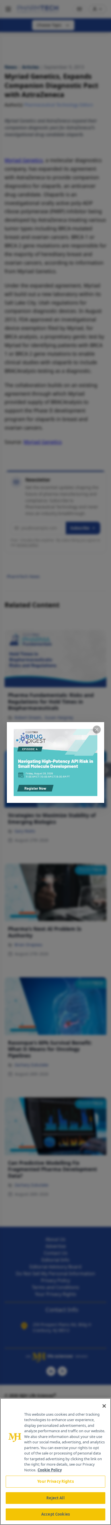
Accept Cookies (55, 1514)
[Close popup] (97, 730)
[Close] (104, 1406)
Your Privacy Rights (55, 1481)
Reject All (55, 1497)
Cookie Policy (50, 1469)
